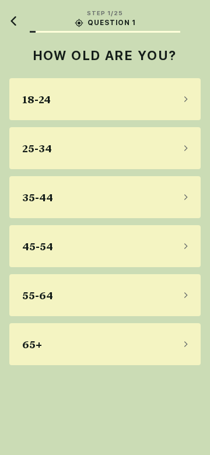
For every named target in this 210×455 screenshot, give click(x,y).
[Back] (14, 21)
